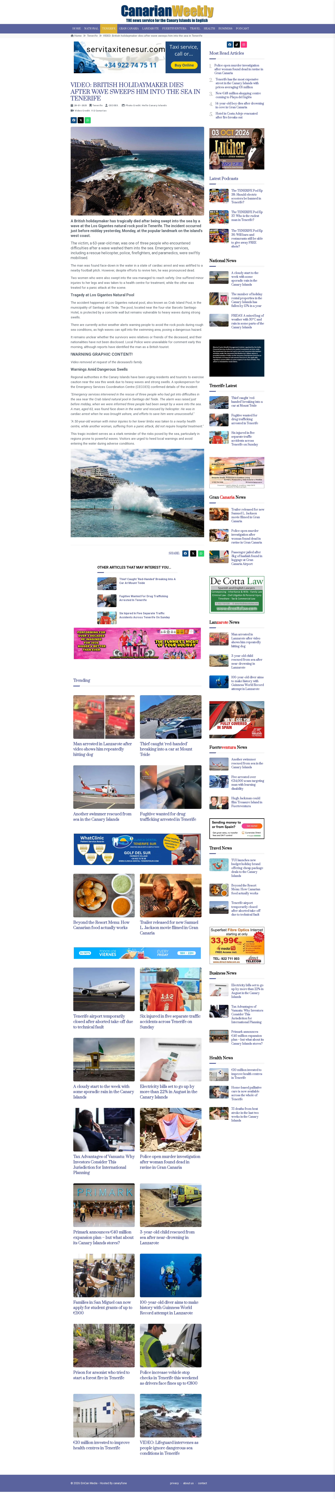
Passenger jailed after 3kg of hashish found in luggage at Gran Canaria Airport (246, 558)
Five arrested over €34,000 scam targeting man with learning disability (247, 783)
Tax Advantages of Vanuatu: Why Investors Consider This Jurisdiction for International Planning (104, 1164)
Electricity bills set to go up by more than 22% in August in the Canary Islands (168, 1092)
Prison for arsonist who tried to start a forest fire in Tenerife (101, 1375)
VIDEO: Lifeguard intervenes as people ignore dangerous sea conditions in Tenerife (169, 1448)
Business (225, 28)
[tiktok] (237, 44)
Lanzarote (150, 28)
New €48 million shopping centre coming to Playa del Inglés (238, 95)
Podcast (242, 28)
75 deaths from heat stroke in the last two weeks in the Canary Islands (245, 1115)
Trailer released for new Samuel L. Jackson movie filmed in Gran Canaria (169, 928)
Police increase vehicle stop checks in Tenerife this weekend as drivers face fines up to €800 (169, 1378)
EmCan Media (89, 1483)
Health (209, 28)
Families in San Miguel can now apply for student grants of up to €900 (102, 1308)
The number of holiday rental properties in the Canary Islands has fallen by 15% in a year (246, 300)
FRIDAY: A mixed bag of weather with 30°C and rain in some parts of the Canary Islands (247, 321)
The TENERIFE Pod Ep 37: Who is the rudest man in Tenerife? (247, 216)
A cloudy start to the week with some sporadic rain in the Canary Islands (103, 1092)
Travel (195, 28)
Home (76, 28)
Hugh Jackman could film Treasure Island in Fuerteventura (246, 802)
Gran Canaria (129, 28)
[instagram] (244, 44)
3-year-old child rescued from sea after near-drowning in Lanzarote (167, 1238)
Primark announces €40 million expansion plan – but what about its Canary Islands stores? (103, 1238)
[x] (81, 120)
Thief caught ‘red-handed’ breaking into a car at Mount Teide (166, 749)
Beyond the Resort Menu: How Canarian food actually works (101, 925)
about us (188, 1483)
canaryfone (120, 1483)
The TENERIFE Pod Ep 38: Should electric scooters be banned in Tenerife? (247, 196)
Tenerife (109, 28)
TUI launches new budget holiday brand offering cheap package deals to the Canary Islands (247, 868)
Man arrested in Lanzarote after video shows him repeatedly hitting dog (102, 749)
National (91, 28)
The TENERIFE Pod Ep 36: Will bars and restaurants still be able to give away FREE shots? (247, 238)
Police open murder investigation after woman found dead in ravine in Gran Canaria (170, 1162)
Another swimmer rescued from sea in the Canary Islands (102, 816)
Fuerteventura (174, 28)
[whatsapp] (88, 120)
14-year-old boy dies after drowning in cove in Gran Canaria (239, 105)
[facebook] (74, 120)
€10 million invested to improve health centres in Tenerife (101, 1445)
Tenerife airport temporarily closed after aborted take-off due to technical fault (103, 1022)
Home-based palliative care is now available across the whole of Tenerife (246, 1093)
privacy (174, 1483)
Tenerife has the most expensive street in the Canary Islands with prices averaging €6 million (237, 83)
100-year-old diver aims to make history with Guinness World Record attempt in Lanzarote (169, 1308)
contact (202, 1483)
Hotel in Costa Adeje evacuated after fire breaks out (237, 115)
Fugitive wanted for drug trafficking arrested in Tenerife (168, 816)
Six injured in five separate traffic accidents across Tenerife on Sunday (170, 1022)
